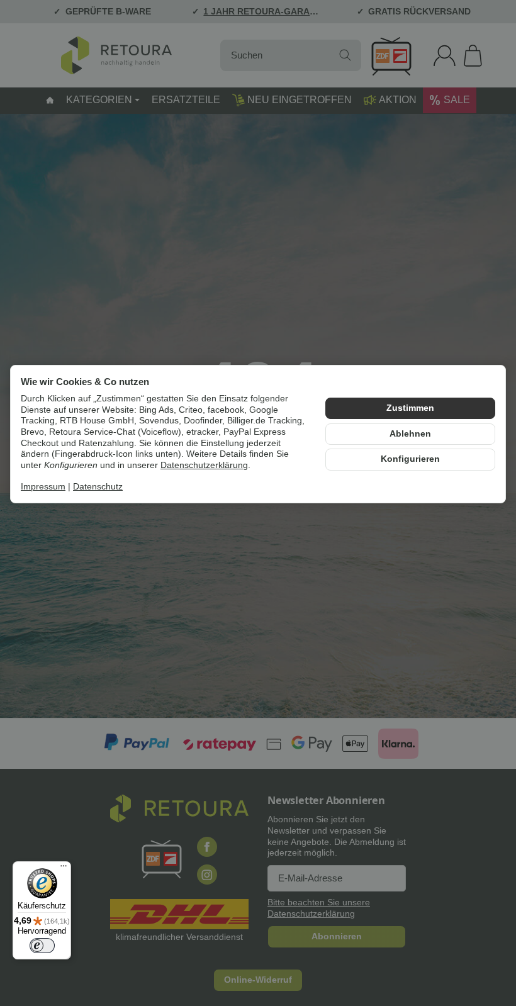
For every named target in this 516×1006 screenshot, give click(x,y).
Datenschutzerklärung (204, 465)
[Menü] (63, 868)
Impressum (43, 486)
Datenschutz (98, 486)
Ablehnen (410, 434)
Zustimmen (410, 408)
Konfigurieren (410, 459)
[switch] (42, 945)
